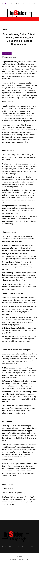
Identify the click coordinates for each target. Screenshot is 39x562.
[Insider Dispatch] (19, 14)
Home (5, 29)
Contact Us (19, 556)
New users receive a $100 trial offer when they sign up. (19, 308)
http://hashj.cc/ (19, 493)
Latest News (6, 53)
